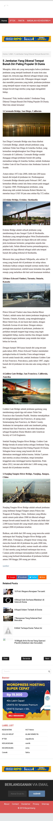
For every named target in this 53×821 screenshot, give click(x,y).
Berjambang (30, 816)
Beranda (26, 658)
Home (4, 20)
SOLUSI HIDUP (8, 742)
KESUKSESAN (7, 751)
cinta (27, 756)
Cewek (4, 760)
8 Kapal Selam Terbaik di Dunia (28, 610)
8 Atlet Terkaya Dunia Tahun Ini (28, 628)
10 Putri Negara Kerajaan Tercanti (29, 591)
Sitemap (45, 812)
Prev (6, 658)
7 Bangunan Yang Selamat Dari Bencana (28, 619)
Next (47, 658)
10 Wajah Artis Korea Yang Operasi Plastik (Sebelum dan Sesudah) (29, 642)
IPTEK (12, 20)
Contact (15, 812)
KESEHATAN (7, 737)
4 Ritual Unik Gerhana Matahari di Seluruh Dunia (29, 601)
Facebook (23, 577)
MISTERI (30, 26)
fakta (27, 760)
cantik (27, 751)
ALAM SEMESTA (31, 742)
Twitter (34, 577)
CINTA (21, 26)
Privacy (36, 812)
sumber (6, 566)
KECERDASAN (7, 756)
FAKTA (21, 20)
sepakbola (29, 747)
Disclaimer (25, 812)
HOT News (29, 737)
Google (12, 577)
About (6, 812)
